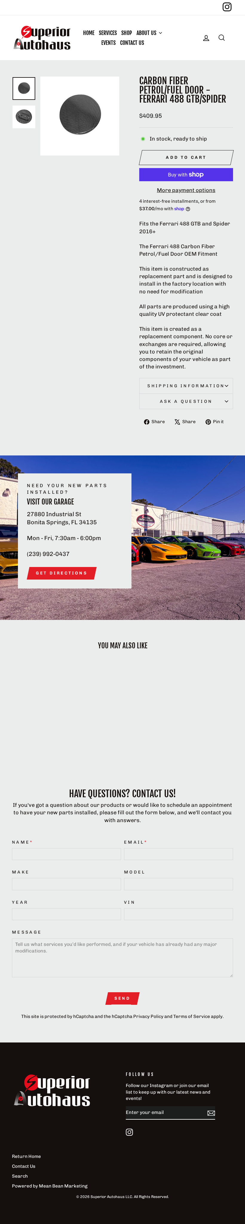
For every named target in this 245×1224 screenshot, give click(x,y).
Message (27, 932)
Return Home (26, 1156)
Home (88, 33)
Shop (126, 33)
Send (122, 998)
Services (108, 33)
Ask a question (186, 401)
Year (20, 902)
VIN (129, 902)
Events (108, 42)
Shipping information (186, 385)
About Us (147, 33)
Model (135, 872)
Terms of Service (191, 1016)
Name (22, 842)
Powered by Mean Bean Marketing (50, 1186)
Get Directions (62, 573)
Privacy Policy (148, 1016)
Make (21, 872)
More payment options (186, 190)
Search (20, 1176)
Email (136, 842)
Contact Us (132, 42)
